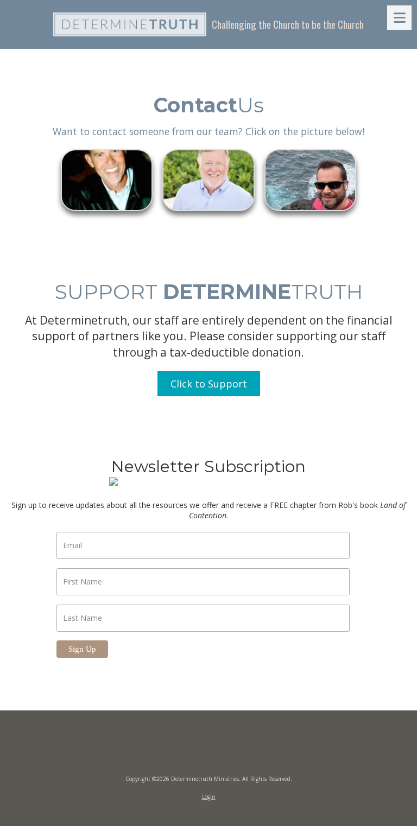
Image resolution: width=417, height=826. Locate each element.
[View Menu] (399, 17)
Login (209, 796)
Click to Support (208, 383)
